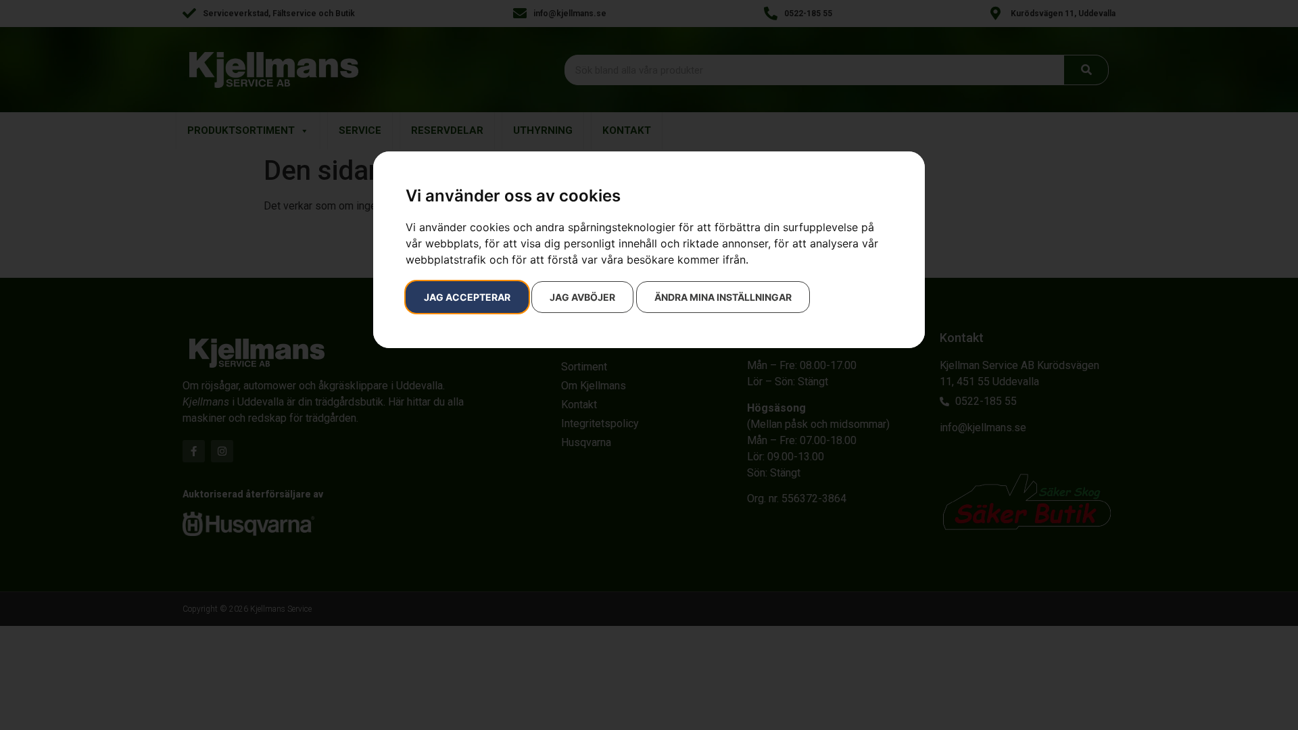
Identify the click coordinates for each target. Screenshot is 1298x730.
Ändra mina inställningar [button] (723, 297)
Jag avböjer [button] (582, 297)
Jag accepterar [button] (467, 297)
